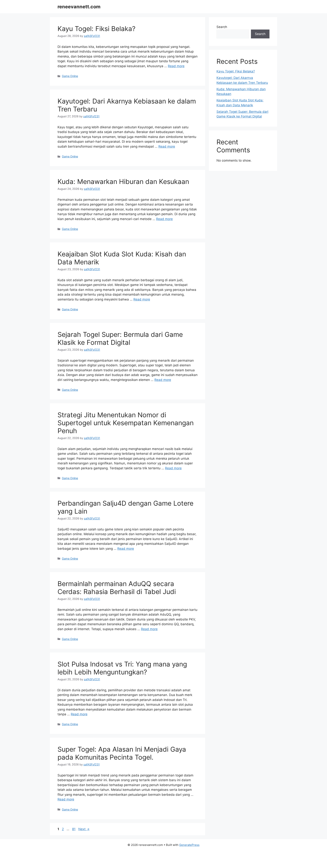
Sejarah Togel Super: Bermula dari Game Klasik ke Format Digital (120, 338)
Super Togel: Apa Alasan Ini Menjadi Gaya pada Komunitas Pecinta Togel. (122, 753)
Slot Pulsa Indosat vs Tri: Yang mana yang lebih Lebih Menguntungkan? (122, 668)
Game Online (70, 76)
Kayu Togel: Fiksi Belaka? (96, 29)
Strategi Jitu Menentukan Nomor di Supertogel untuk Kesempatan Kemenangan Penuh (126, 423)
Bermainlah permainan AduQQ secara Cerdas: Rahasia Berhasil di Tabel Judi (117, 588)
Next (84, 829)
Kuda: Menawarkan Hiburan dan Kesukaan (123, 181)
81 (74, 829)
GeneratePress (189, 845)
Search (221, 27)
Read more (176, 66)
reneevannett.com (79, 6)
